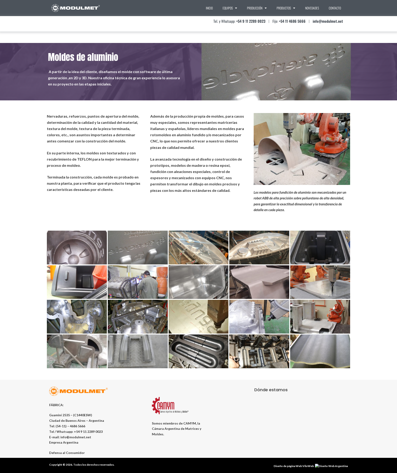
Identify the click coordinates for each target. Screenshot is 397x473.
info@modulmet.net (75, 437)
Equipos (228, 8)
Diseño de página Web (288, 466)
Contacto (335, 8)
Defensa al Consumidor (67, 453)
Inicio (209, 8)
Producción (254, 8)
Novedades (312, 8)
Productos (284, 8)
